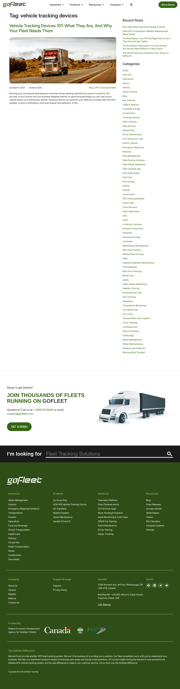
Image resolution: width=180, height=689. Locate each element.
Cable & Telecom (131, 104)
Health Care (14, 534)
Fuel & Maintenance (107, 525)
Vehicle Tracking (131, 331)
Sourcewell (13, 559)
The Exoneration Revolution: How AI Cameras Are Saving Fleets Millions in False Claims (145, 47)
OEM (125, 258)
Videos (149, 517)
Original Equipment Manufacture (138, 262)
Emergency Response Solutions (23, 508)
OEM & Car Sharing (107, 521)
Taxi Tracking (129, 297)
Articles (126, 87)
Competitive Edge (131, 109)
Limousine (128, 241)
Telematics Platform (107, 500)
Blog (91, 87)
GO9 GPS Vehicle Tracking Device (69, 504)
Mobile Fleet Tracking (133, 254)
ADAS (125, 70)
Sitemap (150, 529)
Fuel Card (127, 177)
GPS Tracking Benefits (105, 87)
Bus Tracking (129, 100)
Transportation (15, 513)
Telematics (128, 301)
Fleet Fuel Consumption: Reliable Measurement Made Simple (145, 32)
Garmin (126, 185)
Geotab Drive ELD (62, 521)
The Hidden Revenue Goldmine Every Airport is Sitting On (146, 54)
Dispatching (128, 130)
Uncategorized (130, 327)
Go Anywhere (59, 508)
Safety (126, 280)
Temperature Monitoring (134, 305)
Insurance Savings (131, 237)
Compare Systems (155, 525)
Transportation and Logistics (136, 318)
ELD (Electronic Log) (133, 138)
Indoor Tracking (105, 534)
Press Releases (130, 267)
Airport (126, 83)
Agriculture (128, 79)
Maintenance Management (135, 245)
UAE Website (104, 604)
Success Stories (154, 508)
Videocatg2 (128, 335)
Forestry (12, 517)
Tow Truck (128, 314)
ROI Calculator (153, 521)
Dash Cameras (130, 121)
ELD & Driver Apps (107, 508)
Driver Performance (132, 134)
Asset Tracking (130, 91)
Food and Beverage (17, 525)
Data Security (129, 126)
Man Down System (132, 250)
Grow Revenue (130, 207)
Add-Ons (127, 74)
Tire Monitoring (130, 309)
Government (129, 194)
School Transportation (19, 529)
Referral (12, 598)
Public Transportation (18, 546)
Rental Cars (128, 275)
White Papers (152, 513)
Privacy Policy (60, 590)
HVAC (125, 220)
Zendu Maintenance (62, 517)
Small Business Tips (132, 292)
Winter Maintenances (133, 344)
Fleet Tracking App (132, 168)
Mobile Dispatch (61, 513)
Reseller (12, 594)
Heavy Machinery (131, 211)
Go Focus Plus (60, 500)
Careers (12, 590)
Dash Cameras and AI (108, 504)
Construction (129, 113)
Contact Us (13, 602)
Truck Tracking (130, 322)
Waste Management (132, 339)
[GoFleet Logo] (14, 4)
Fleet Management (132, 156)
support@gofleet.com (20, 413)
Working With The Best (134, 352)
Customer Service (131, 117)
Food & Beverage (131, 173)
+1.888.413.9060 (43, 409)
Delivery (12, 538)
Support (57, 585)
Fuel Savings (129, 181)
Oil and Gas (14, 542)
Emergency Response (133, 147)
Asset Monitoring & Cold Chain (113, 517)
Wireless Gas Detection (134, 348)
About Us (12, 585)
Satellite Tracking (131, 288)
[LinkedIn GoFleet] (154, 585)
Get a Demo (167, 4)
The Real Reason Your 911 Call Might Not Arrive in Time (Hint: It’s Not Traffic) (147, 40)
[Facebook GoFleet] (148, 585)
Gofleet (126, 190)
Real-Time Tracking (132, 271)
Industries (127, 232)
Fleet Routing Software (134, 160)
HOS (125, 215)
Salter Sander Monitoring (135, 284)
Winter (11, 551)
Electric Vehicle (130, 143)
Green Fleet (128, 203)
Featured (127, 151)
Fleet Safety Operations (134, 164)
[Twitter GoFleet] (160, 585)
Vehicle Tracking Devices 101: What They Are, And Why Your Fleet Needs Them (60, 28)
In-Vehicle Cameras (132, 224)
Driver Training (105, 529)
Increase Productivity (133, 228)
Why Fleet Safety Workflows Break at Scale (144, 27)
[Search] (169, 454)
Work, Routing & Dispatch (110, 513)
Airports (12, 504)
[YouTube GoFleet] (166, 585)
